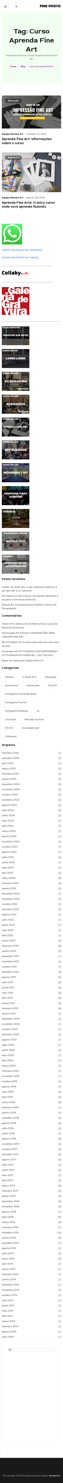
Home (13, 66)
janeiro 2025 (9, 778)
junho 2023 (8, 862)
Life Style (10, 719)
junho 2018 (8, 1133)
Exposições (33, 685)
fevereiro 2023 (10, 883)
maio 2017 (7, 1175)
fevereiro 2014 (10, 1274)
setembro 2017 (10, 1154)
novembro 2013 (10, 1289)
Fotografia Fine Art (16, 702)
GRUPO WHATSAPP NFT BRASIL (20, 257)
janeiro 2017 (9, 1196)
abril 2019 (7, 1096)
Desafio (9, 676)
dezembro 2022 (11, 893)
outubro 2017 (9, 1149)
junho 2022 (8, 924)
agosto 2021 (9, 977)
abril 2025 (7, 763)
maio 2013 (7, 1310)
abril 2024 (7, 825)
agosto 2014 (9, 1248)
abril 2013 (7, 1315)
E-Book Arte (29, 676)
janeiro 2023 (9, 888)
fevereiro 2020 (10, 1070)
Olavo (5, 623)
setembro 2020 (10, 1034)
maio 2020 (8, 1055)
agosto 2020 (9, 1039)
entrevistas (11, 685)
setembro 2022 (10, 909)
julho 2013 (7, 1300)
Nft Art (9, 727)
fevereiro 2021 (10, 1008)
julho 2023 (8, 857)
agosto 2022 (9, 914)
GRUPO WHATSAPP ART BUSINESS (22, 250)
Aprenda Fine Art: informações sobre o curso (27, 141)
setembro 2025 (10, 758)
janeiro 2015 (9, 1237)
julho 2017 (8, 1164)
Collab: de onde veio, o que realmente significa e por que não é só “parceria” (29, 588)
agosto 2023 (9, 851)
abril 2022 (7, 935)
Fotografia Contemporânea (20, 693)
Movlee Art (54, 1476)
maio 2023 (8, 867)
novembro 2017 (10, 1143)
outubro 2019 (9, 1081)
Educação (13, 100)
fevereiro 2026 (10, 752)
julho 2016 (8, 1216)
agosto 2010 (9, 1331)
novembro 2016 (10, 1206)
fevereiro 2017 (10, 1190)
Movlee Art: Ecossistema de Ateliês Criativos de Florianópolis (29, 606)
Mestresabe (8, 632)
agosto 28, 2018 (35, 197)
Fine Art (52, 685)
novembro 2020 (11, 1024)
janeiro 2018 (9, 1138)
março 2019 (8, 1102)
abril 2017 (7, 1180)
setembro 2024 (10, 799)
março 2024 (9, 831)
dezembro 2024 (11, 784)
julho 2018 (8, 1128)
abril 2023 (7, 872)
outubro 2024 (10, 794)
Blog (23, 66)
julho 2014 (8, 1253)
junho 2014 (8, 1258)
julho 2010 (8, 1336)
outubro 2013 (9, 1295)
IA (38, 710)
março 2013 (8, 1321)
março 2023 (8, 878)
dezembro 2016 (10, 1201)
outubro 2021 (9, 966)
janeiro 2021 (9, 1013)
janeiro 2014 (9, 1279)
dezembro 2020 (11, 1018)
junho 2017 (8, 1169)
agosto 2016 (9, 1211)
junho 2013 (8, 1305)
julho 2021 (7, 982)
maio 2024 (8, 820)
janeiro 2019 (9, 1112)
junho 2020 (8, 1050)
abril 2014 (7, 1263)
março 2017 (8, 1185)
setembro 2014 (10, 1242)
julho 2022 (8, 919)
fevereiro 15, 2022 (36, 134)
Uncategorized (30, 727)
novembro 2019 (10, 1076)
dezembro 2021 (10, 956)
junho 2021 (8, 987)
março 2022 (8, 940)
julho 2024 (8, 810)
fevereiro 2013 (10, 1326)
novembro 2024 (11, 789)
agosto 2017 (9, 1159)
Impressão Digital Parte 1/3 (28, 660)
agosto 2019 (9, 1086)
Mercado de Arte (34, 719)
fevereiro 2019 (10, 1107)
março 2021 (8, 1003)
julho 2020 (8, 1044)
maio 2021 (7, 992)
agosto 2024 (9, 805)
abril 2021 (7, 997)
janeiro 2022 (9, 951)
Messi (5, 660)
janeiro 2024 (9, 836)
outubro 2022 (9, 904)
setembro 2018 (10, 1117)
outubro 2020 (10, 1029)
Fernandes (8, 651)
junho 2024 (8, 815)
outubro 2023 (9, 846)
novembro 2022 (11, 898)
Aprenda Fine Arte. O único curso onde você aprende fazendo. (28, 205)
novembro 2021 (10, 961)
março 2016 (8, 1222)
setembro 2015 (10, 1232)
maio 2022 (8, 930)
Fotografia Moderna (16, 710)
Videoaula (11, 736)
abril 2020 (7, 1060)
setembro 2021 (10, 971)
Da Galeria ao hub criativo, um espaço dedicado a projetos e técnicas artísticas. (30, 597)
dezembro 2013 (10, 1284)
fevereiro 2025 (10, 773)
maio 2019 (7, 1091)
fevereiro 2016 (10, 1227)
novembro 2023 (11, 841)
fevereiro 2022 (10, 945)
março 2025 (8, 768)
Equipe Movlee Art (12, 134)
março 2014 (8, 1269)
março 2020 (9, 1065)
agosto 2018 (9, 1123)
